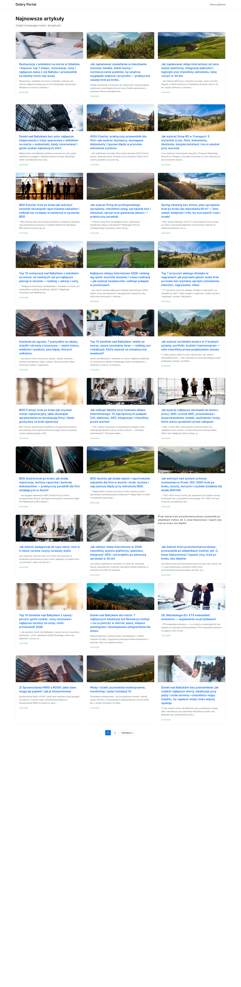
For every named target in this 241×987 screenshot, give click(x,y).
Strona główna (217, 4)
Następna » (128, 732)
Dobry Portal (26, 4)
